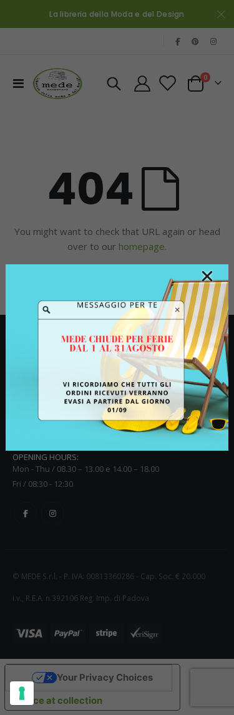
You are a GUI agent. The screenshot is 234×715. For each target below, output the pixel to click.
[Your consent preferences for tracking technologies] (22, 693)
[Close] (207, 275)
